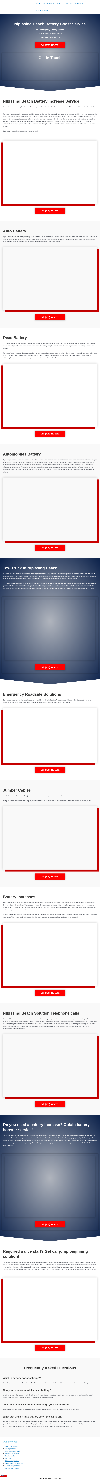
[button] (53, 3)
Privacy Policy (57, 1478)
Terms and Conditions (45, 1478)
